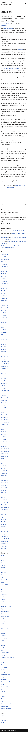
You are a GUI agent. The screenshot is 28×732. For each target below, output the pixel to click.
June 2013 (3, 405)
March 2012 (4, 441)
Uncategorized (4, 706)
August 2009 (4, 517)
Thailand (3, 694)
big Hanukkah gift (8, 28)
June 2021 (3, 261)
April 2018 (3, 315)
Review (2, 669)
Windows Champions (6, 708)
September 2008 (5, 543)
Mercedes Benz (5, 628)
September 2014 (5, 368)
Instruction (3, 604)
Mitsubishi (3, 635)
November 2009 (5, 509)
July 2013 (3, 402)
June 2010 (3, 492)
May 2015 (3, 349)
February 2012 (4, 444)
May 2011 (3, 466)
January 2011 (4, 475)
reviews (3, 672)
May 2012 (3, 436)
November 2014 (5, 363)
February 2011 (4, 473)
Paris (2, 660)
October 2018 (4, 305)
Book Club (3, 572)
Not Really (3, 655)
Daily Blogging (4, 584)
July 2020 (3, 274)
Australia (3, 565)
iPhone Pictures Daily (6, 606)
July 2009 (3, 519)
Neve (2, 730)
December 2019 (5, 283)
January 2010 (4, 505)
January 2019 (4, 300)
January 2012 (4, 446)
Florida (2, 589)
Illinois (2, 601)
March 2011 (4, 470)
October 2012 (4, 424)
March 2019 (4, 295)
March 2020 (4, 281)
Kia (2, 614)
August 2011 (4, 458)
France (2, 592)
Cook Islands (4, 579)
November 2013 (5, 393)
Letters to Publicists (5, 616)
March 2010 (4, 500)
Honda (2, 597)
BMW (2, 570)
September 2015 (5, 342)
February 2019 (4, 298)
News (2, 650)
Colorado (3, 577)
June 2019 (3, 291)
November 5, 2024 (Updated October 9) (10, 212)
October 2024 (4, 254)
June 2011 (3, 463)
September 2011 (5, 456)
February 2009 (4, 531)
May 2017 (3, 329)
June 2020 (3, 276)
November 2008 (5, 539)
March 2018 (4, 317)
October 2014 (4, 366)
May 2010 (3, 495)
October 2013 (4, 395)
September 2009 (5, 514)
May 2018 (3, 312)
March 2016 (4, 339)
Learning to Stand (5, 215)
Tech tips (3, 691)
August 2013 (4, 400)
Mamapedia (20, 49)
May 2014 (3, 378)
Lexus (2, 618)
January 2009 (4, 534)
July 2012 (3, 432)
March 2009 (4, 529)
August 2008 (4, 546)
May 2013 (3, 407)
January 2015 (4, 359)
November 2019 (5, 286)
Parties (2, 662)
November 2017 (5, 325)
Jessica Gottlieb (6, 23)
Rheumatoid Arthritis (6, 674)
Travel (2, 701)
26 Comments (4, 25)
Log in (2, 715)
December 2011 (5, 449)
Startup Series (4, 686)
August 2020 (4, 271)
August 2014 (4, 371)
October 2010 (4, 483)
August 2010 (4, 487)
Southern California (5, 682)
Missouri (3, 633)
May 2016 (3, 337)
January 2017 (4, 332)
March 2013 (4, 412)
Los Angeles (4, 621)
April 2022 (3, 257)
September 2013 (5, 398)
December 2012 (5, 419)
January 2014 (4, 388)
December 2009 (5, 507)
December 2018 (5, 303)
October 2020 (4, 269)
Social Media (4, 679)
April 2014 (3, 381)
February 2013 (4, 415)
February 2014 (4, 385)
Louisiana (3, 623)
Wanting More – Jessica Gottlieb (8, 245)
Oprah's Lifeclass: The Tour (7, 657)
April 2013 (3, 410)
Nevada (3, 645)
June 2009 (3, 522)
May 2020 (3, 278)
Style (2, 689)
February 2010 (4, 502)
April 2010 (3, 497)
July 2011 (3, 461)
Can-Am (3, 575)
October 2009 (4, 512)
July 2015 (3, 344)
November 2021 (5, 259)
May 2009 (3, 524)
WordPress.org (4, 723)
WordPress (13, 730)
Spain (2, 684)
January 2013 (4, 417)
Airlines (2, 558)
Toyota (2, 699)
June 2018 (3, 310)
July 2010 (3, 490)
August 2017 (4, 327)
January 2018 (4, 322)
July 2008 (3, 548)
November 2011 (5, 451)
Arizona (3, 562)
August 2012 (4, 429)
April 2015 (3, 351)
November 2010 (5, 480)
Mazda (2, 626)
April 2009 (3, 526)
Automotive (3, 567)
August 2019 (4, 288)
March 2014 (4, 383)
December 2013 (5, 390)
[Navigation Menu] (25, 3)
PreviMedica (4, 667)
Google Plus (4, 594)
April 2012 (3, 439)
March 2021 (4, 264)
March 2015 (4, 354)
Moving (2, 640)
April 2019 (3, 293)
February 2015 (4, 356)
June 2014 (3, 376)
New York (3, 648)
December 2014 (5, 361)
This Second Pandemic (6, 224)
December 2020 (5, 266)
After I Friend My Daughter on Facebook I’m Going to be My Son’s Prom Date (13, 18)
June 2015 (3, 346)
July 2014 (3, 373)
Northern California (5, 652)
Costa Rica (3, 582)
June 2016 (3, 334)
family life (3, 587)
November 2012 (5, 422)
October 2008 (4, 541)
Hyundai (3, 599)
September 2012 (5, 427)
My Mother (3, 643)
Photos (2, 665)
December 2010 (5, 478)
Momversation (4, 638)
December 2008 (5, 536)
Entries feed (4, 718)
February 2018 (4, 320)
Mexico (2, 631)
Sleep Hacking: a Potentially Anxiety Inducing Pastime (13, 217)
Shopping (3, 677)
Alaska (2, 560)
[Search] (25, 204)
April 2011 (3, 468)
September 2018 (5, 308)
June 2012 (3, 434)
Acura (2, 555)
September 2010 (5, 485)
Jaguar (2, 609)
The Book (3, 696)
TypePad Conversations (6, 703)
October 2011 (4, 453)
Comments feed (5, 720)
